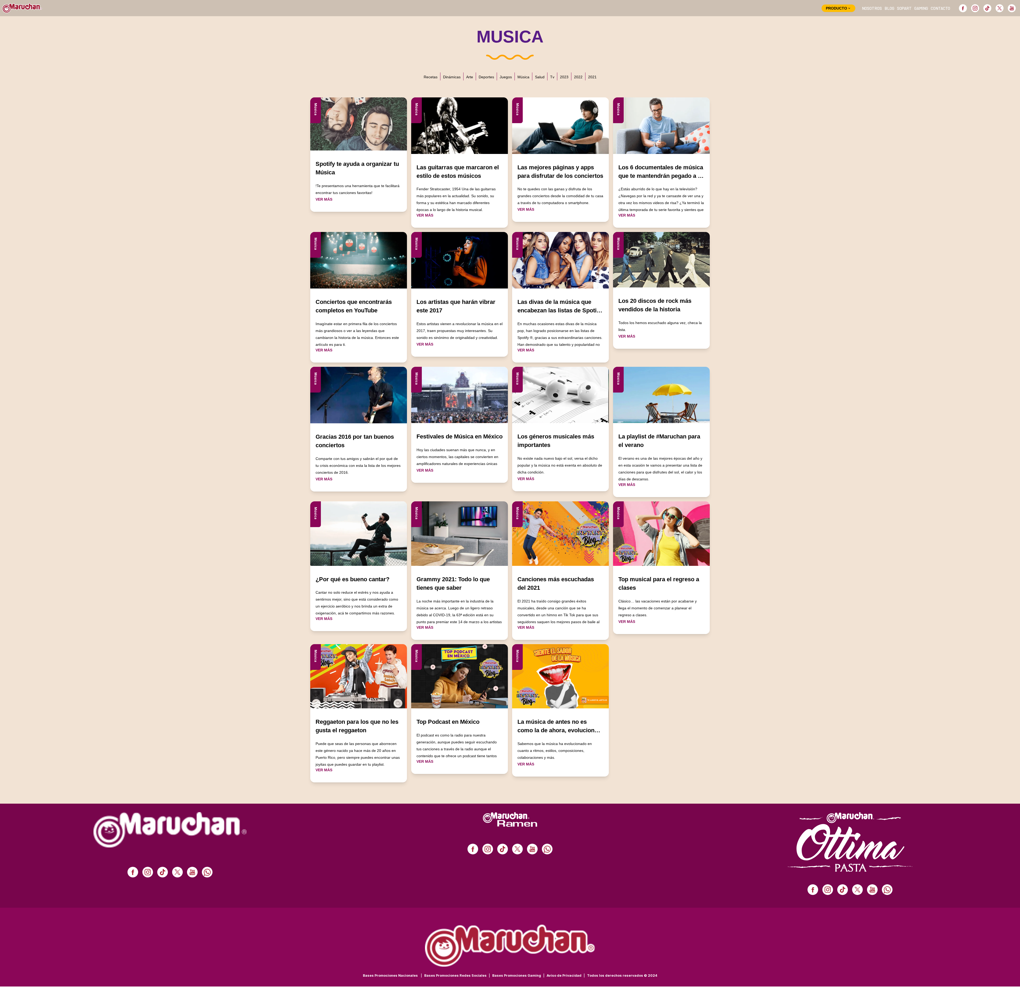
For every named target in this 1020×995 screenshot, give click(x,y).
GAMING (921, 8)
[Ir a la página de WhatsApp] (207, 872)
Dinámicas (452, 77)
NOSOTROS (872, 8)
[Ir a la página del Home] (22, 8)
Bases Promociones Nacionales (392, 975)
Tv (552, 77)
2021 (592, 77)
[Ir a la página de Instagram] (975, 8)
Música (523, 77)
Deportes (486, 77)
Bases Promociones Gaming (518, 975)
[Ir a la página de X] (999, 8)
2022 (578, 77)
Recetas (430, 77)
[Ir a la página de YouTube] (1012, 8)
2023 (564, 77)
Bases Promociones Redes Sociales (457, 975)
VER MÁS (324, 199)
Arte (469, 77)
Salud (540, 77)
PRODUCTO (836, 8)
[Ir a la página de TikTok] (987, 8)
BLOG (889, 8)
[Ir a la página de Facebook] (963, 8)
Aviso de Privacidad (566, 975)
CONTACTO (940, 8)
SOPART (904, 8)
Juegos (506, 77)
